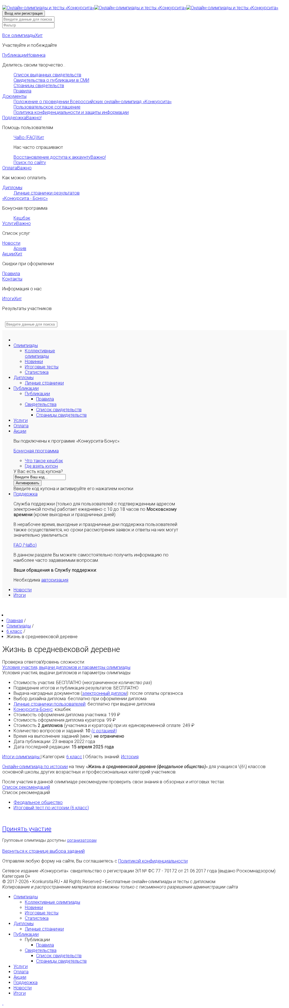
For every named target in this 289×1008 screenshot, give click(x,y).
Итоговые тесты (41, 367)
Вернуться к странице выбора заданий (43, 851)
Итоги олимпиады (21, 756)
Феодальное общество (38, 802)
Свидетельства (40, 404)
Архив (20, 248)
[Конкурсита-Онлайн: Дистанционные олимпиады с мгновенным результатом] (140, 7)
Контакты (12, 279)
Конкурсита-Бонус (33, 709)
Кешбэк (22, 218)
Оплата (17, 168)
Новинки (34, 361)
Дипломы (12, 187)
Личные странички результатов (47, 193)
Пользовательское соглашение (47, 107)
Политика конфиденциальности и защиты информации (71, 112)
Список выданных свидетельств (47, 75)
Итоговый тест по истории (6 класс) (51, 807)
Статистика (37, 372)
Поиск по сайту (30, 162)
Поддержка (21, 117)
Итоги (12, 298)
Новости (11, 243)
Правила (22, 91)
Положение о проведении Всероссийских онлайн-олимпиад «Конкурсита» (93, 101)
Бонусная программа (36, 451)
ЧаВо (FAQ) (29, 137)
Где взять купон (41, 466)
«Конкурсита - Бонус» (25, 198)
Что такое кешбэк (44, 460)
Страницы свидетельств (39, 85)
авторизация (54, 580)
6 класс (74, 756)
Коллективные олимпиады (40, 353)
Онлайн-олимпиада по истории (35, 766)
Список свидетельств (59, 409)
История (130, 756)
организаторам (82, 840)
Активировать (27, 483)
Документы (14, 96)
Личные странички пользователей (50, 704)
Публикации (23, 55)
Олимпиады (26, 345)
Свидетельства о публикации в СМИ (51, 80)
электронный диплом (104, 693)
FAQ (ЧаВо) (25, 545)
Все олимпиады (22, 35)
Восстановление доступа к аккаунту (60, 157)
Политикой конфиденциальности (153, 861)
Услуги (16, 223)
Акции (12, 254)
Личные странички (44, 383)
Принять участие (26, 828)
